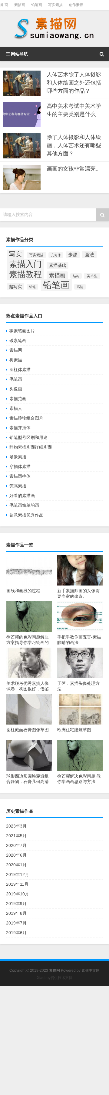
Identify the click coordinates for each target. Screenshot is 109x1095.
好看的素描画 (22, 495)
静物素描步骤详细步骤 (30, 447)
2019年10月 (17, 893)
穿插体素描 (20, 466)
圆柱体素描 (20, 369)
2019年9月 (16, 903)
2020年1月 (16, 864)
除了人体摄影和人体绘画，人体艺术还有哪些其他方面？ (74, 145)
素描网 (15, 350)
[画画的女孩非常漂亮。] (22, 177)
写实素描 (55, 5)
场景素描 (17, 456)
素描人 (15, 408)
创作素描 (76, 5)
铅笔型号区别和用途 (28, 437)
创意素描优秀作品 (26, 515)
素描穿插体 (20, 427)
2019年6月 (16, 932)
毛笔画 (15, 379)
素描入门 (25, 264)
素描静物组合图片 (26, 418)
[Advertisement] (54, 1040)
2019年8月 (16, 913)
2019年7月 (16, 923)
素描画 (19, 5)
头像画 (15, 389)
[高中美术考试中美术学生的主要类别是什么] (22, 114)
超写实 (15, 286)
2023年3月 (16, 826)
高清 (80, 287)
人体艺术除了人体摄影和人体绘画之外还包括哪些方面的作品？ (74, 82)
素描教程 (25, 274)
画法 (89, 254)
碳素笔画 (17, 340)
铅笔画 (36, 5)
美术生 (92, 276)
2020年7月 (16, 845)
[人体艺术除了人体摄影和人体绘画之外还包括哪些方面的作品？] (22, 83)
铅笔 (32, 287)
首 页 (4, 5)
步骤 (72, 254)
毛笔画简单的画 (24, 505)
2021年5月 (16, 835)
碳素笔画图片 (22, 330)
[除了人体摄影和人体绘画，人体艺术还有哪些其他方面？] (22, 145)
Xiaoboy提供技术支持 (54, 978)
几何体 (56, 255)
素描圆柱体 (20, 476)
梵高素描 (17, 485)
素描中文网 (90, 970)
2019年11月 (17, 884)
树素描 (15, 359)
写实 (15, 254)
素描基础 (57, 265)
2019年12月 (17, 874)
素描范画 (17, 398)
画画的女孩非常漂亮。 (74, 169)
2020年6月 (16, 855)
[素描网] (54, 28)
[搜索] (101, 54)
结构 (76, 276)
